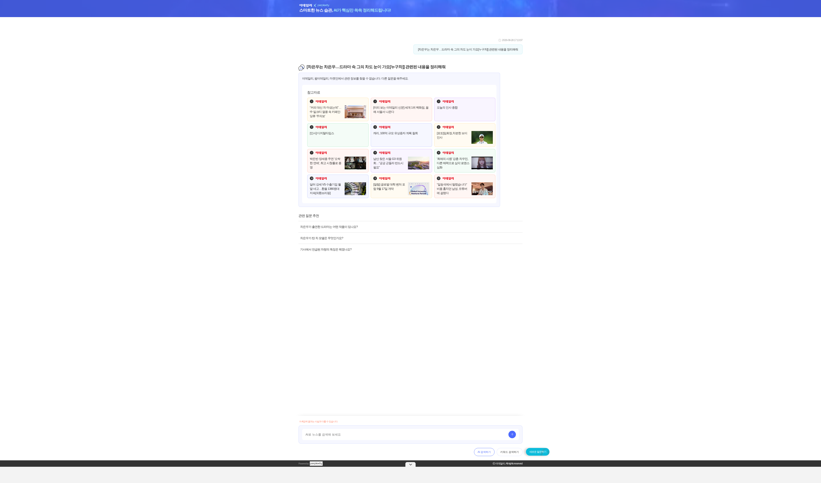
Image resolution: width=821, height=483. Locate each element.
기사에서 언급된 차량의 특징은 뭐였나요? (325, 249)
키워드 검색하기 (509, 452)
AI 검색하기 (484, 452)
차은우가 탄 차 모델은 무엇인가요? (321, 238)
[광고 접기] (410, 464)
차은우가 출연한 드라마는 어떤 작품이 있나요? (329, 226)
